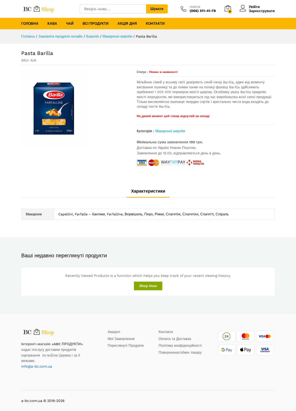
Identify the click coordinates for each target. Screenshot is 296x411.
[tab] (148, 193)
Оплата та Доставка (175, 339)
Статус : (142, 72)
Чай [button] (70, 23)
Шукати (156, 9)
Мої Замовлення (121, 339)
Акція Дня (127, 23)
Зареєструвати (262, 11)
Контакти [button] (155, 23)
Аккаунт (114, 332)
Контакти (166, 332)
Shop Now (148, 286)
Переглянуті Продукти (126, 345)
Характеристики (148, 191)
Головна (30, 23)
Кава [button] (52, 23)
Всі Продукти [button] (96, 23)
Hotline (195, 6)
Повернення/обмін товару (180, 352)
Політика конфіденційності (180, 345)
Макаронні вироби (170, 131)
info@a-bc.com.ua (36, 366)
